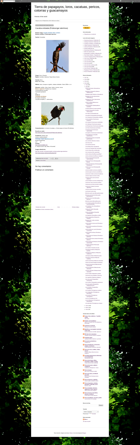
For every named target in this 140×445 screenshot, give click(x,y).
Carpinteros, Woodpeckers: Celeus (92, 367)
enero (87, 309)
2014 (85, 79)
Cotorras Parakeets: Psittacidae (91, 46)
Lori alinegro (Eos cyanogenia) (92, 146)
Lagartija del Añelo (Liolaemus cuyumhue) (93, 338)
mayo (87, 84)
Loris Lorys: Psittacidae (89, 58)
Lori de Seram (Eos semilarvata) (92, 150)
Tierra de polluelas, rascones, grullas (93, 397)
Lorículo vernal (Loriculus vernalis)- (93, 189)
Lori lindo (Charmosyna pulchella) (92, 127)
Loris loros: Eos (88, 142)
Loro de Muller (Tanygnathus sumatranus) (91, 288)
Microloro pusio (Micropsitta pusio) (93, 201)
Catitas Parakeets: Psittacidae (90, 45)
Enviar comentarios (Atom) (47, 209)
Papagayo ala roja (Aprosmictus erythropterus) (92, 97)
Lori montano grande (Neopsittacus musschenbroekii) (93, 203)
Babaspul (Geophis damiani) (90, 326)
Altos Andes (87, 318)
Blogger (84, 433)
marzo (87, 305)
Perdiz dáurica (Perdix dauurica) (91, 395)
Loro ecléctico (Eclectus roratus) (92, 140)
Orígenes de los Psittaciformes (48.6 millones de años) (47, 20)
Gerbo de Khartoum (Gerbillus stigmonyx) (93, 331)
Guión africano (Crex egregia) (90, 398)
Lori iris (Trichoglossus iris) (91, 298)
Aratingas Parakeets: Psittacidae (91, 41)
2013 (85, 81)
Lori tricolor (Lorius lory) (90, 191)
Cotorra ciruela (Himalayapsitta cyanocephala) (92, 158)
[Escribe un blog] (53, 158)
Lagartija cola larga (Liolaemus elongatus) (93, 335)
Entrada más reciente (40, 207)
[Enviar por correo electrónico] (51, 158)
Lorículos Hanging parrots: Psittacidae (92, 56)
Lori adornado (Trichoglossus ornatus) (93, 303)
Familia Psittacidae (88, 48)
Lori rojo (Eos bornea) (90, 144)
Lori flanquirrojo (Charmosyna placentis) (94, 126)
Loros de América (88, 61)
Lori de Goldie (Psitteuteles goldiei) (93, 273)
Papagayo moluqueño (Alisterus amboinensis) (92, 92)
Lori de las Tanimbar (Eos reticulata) (93, 148)
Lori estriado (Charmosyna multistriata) (93, 122)
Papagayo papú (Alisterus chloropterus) (94, 94)
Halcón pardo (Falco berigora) (90, 390)
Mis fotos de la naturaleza (90, 334)
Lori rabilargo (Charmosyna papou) (93, 124)
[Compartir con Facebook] (56, 158)
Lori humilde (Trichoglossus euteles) (93, 290)
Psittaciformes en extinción (90, 34)
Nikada (71, 433)
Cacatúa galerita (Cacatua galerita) (93, 108)
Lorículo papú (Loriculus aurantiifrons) (93, 172)
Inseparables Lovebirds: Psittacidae (92, 53)
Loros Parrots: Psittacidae (89, 68)
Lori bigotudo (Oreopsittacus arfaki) (93, 215)
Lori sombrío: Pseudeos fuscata (92, 247)
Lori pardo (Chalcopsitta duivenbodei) (93, 115)
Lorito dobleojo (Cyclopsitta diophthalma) (91, 135)
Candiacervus (87, 342)
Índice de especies (88, 51)
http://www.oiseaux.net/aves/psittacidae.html (45, 153)
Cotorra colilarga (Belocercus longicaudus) (91, 103)
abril (87, 86)
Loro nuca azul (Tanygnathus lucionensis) (91, 280)
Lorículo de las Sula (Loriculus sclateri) (93, 184)
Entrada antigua (75, 207)
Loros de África (87, 60)
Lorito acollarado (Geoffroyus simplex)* (94, 156)
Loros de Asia (42, 160)
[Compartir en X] (54, 158)
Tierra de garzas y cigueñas (91, 379)
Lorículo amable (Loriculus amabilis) (93, 170)
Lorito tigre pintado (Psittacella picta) (93, 255)
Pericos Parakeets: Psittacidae (91, 71)
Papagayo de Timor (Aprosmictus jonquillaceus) (92, 100)
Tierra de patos (88, 370)
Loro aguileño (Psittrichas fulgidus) (93, 277)
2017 (85, 77)
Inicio (58, 207)
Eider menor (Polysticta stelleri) (91, 371)
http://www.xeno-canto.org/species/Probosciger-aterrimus (48, 132)
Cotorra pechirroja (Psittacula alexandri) (94, 260)
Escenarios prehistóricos (90, 341)
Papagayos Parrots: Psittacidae (91, 69)
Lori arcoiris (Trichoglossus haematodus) (91, 296)
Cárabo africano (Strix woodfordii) (91, 362)
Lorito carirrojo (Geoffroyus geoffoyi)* (93, 154)
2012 (85, 83)
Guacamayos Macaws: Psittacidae (91, 50)
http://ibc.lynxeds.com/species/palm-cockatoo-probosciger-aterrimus (51, 151)
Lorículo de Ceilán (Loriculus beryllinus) (94, 173)
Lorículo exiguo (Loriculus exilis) (92, 175)
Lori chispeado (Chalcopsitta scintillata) (94, 117)
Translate (94, 413)
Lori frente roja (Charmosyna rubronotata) (91, 130)
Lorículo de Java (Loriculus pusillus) (93, 182)
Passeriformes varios (89, 358)
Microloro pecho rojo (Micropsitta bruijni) (94, 193)
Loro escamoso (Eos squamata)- (92, 152)
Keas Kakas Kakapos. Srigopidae (91, 55)
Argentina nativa (88, 337)
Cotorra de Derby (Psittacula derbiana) (93, 262)
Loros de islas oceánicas (89, 65)
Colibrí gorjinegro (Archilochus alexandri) (93, 347)
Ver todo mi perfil (86, 421)
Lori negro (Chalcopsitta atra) (91, 113)
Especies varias (88, 385)
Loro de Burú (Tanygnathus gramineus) (94, 282)
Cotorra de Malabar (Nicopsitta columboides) (92, 213)
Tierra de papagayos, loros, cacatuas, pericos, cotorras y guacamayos (67, 8)
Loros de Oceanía (88, 66)
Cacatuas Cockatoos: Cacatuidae (91, 43)
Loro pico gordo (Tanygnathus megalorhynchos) (92, 285)
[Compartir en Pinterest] (57, 158)
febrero (87, 307)
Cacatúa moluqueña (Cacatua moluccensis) (92, 111)
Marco (86, 419)
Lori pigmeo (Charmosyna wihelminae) (94, 132)
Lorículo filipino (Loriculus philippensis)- (94, 180)
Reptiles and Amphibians (90, 320)
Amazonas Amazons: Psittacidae (91, 40)
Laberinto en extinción (90, 325)
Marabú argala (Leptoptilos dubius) (91, 380)
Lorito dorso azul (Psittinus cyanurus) (93, 275)
